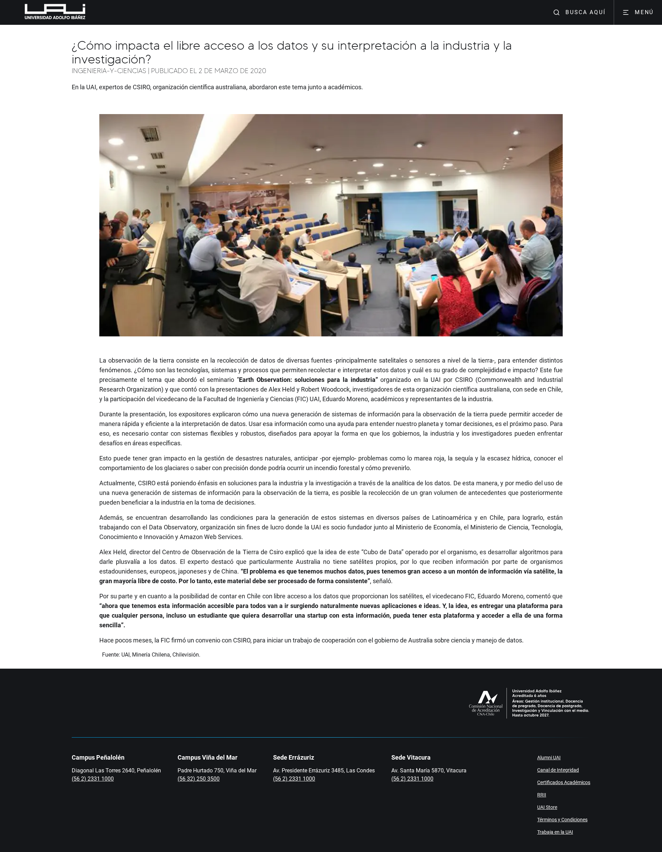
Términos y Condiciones (562, 819)
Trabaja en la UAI (555, 832)
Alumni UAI (549, 757)
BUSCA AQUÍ (585, 12)
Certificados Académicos (563, 782)
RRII (541, 795)
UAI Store (547, 807)
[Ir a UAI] (44, 12)
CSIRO (464, 379)
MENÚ (644, 12)
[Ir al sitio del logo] (88, 12)
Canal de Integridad (558, 770)
